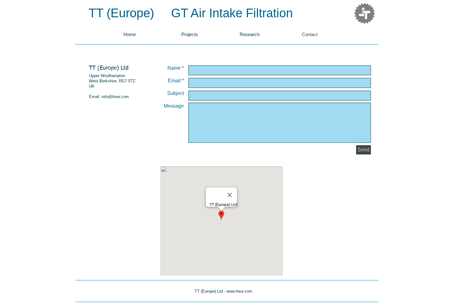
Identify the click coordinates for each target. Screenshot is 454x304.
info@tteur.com (115, 96)
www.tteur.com (239, 291)
